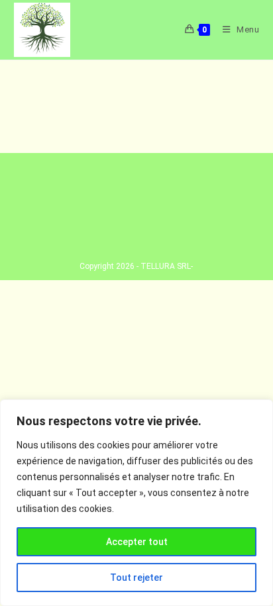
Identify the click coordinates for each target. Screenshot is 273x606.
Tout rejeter (136, 577)
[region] (136, 502)
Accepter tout (137, 541)
